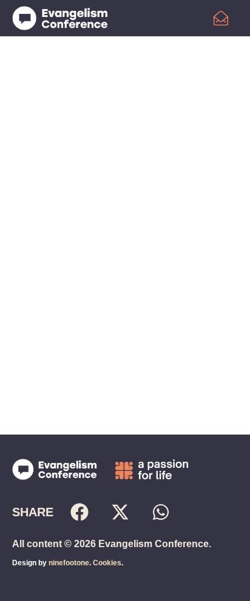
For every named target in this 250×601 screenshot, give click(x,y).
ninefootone (69, 563)
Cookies (107, 563)
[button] (79, 511)
